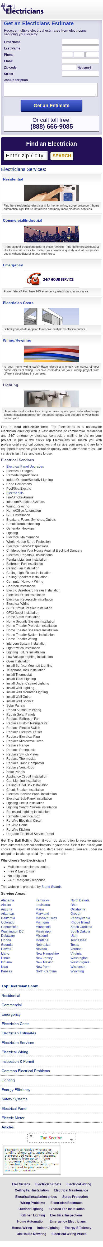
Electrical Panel (14, 1108)
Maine (40, 909)
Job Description (16, 80)
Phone (8, 55)
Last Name (12, 48)
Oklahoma (78, 909)
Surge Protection (75, 1197)
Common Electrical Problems (26, 1071)
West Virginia (80, 962)
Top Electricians (23, 9)
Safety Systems (14, 1099)
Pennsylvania (80, 918)
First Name (12, 42)
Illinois (5, 958)
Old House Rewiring (31, 1234)
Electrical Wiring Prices (69, 1234)
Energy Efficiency (16, 1090)
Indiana (6, 962)
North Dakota (80, 900)
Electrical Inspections (66, 1215)
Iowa (4, 967)
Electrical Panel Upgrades (25, 466)
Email (8, 61)
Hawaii (6, 949)
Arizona (6, 909)
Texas (75, 945)
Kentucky (42, 900)
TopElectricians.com (20, 986)
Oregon (76, 914)
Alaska (6, 905)
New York (42, 967)
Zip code (10, 67)
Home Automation (30, 1221)
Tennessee (78, 940)
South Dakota (80, 931)
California (8, 918)
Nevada (41, 949)
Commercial (12, 1005)
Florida (6, 940)
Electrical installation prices (36, 1197)
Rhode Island (80, 922)
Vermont (76, 949)
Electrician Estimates (19, 1033)
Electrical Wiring (15, 1052)
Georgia (7, 945)
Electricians (21, 1184)
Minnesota (43, 927)
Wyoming (77, 971)
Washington (79, 958)
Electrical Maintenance (71, 1190)
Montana (42, 940)
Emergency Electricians (68, 1221)
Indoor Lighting (48, 1228)
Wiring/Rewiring (17, 340)
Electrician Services (18, 1042)
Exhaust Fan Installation (67, 1209)
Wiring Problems (32, 1203)
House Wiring (22, 1228)
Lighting (8, 1080)
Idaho (5, 953)
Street (8, 74)
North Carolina (46, 971)
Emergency (13, 265)
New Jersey (44, 958)
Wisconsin (78, 967)
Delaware (8, 936)
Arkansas (8, 914)
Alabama (7, 900)
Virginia (76, 953)
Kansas (6, 971)
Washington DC (12, 931)
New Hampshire (47, 953)
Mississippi (44, 931)
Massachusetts (46, 918)
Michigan (42, 922)
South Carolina (81, 927)
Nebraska (43, 945)
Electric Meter (13, 1118)
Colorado (8, 922)
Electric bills (15, 493)
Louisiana (43, 905)
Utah (74, 936)
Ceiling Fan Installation (32, 1190)
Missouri (42, 936)
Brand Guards (51, 887)
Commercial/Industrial (22, 220)
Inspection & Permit (18, 1061)
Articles (8, 1127)
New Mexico (44, 962)
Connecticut (9, 927)
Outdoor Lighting (30, 1209)
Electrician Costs (18, 303)
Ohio (74, 905)
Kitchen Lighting (33, 1215)
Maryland (42, 914)
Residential (13, 179)
